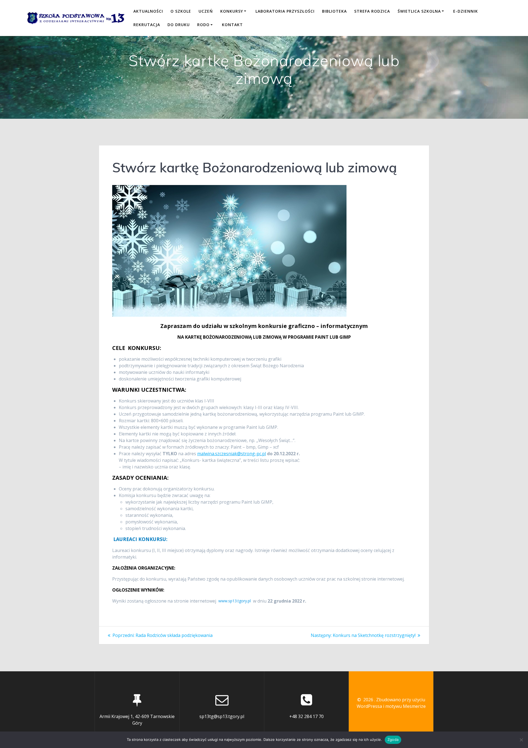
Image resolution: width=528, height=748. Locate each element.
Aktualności (148, 11)
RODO (203, 24)
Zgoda (392, 739)
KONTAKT (232, 24)
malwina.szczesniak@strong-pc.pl (231, 454)
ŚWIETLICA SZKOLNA (419, 11)
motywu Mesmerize (405, 706)
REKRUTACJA (146, 24)
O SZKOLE (180, 11)
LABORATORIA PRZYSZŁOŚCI (285, 11)
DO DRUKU (178, 24)
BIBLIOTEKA (334, 11)
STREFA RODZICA (372, 11)
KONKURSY (231, 11)
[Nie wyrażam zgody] (521, 740)
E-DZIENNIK (465, 11)
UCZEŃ (206, 11)
